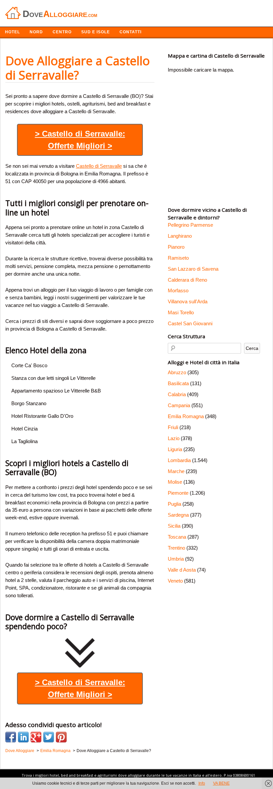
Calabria (177, 394)
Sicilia (174, 526)
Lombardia (179, 460)
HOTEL (12, 32)
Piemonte (178, 493)
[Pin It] (61, 737)
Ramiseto (178, 258)
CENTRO (62, 32)
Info (201, 783)
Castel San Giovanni (190, 323)
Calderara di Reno (187, 280)
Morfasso (178, 290)
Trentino (176, 548)
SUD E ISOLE (95, 32)
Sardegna (178, 515)
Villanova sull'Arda (187, 301)
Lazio (173, 438)
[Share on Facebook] (10, 737)
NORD (36, 32)
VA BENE (221, 783)
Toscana (177, 537)
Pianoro (176, 247)
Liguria (175, 449)
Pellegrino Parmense (190, 225)
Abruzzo (177, 372)
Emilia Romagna (186, 416)
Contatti (130, 32)
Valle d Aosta (182, 570)
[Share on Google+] (36, 737)
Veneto (175, 581)
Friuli (173, 427)
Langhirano (180, 236)
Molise (175, 482)
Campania (179, 405)
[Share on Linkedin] (23, 737)
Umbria (176, 559)
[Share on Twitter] (48, 737)
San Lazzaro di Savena (193, 269)
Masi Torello (181, 312)
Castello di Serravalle (99, 166)
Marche (176, 471)
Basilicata (178, 383)
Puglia (174, 504)
